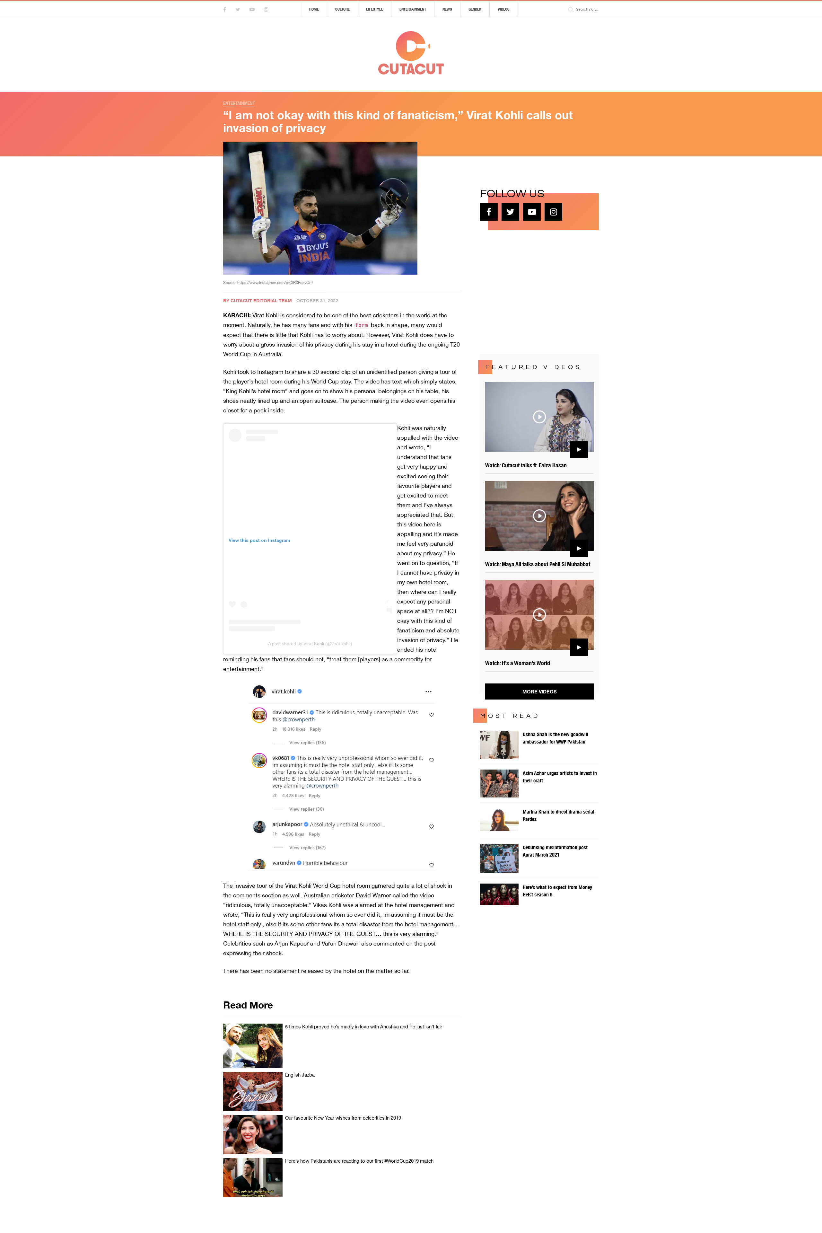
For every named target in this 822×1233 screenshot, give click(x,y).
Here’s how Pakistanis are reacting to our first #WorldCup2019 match (359, 1161)
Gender (474, 9)
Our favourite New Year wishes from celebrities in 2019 (343, 1118)
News (447, 9)
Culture (342, 9)
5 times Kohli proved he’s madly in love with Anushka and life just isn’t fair (363, 1026)
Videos (504, 9)
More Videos (539, 691)
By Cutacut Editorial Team (257, 300)
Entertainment (412, 9)
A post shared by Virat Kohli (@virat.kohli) (310, 643)
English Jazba (300, 1075)
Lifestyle (374, 9)
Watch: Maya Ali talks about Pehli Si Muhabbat (537, 564)
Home (314, 9)
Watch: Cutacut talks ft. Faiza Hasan (526, 465)
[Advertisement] (528, 291)
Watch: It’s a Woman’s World (517, 663)
